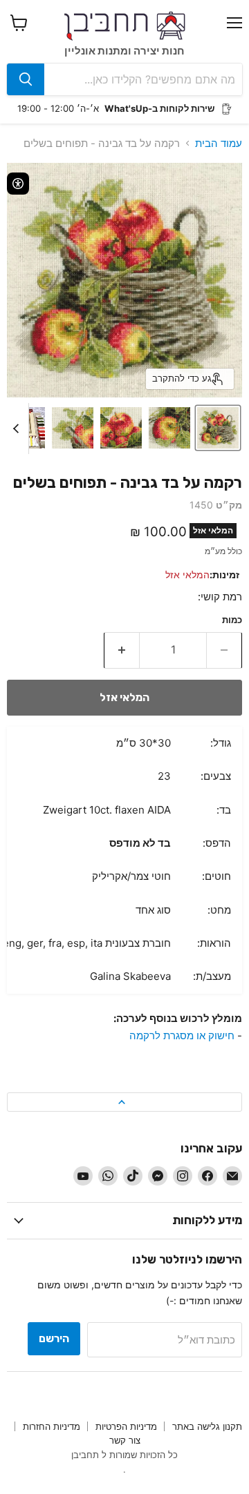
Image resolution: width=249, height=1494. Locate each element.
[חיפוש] (25, 79)
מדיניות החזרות (51, 1426)
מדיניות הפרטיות (126, 1426)
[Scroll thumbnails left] (18, 428)
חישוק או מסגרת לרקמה (181, 1035)
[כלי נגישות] (18, 184)
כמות (232, 620)
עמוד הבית (218, 143)
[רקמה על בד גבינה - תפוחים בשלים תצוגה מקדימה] (218, 428)
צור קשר (124, 1440)
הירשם (54, 1338)
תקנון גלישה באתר (207, 1426)
